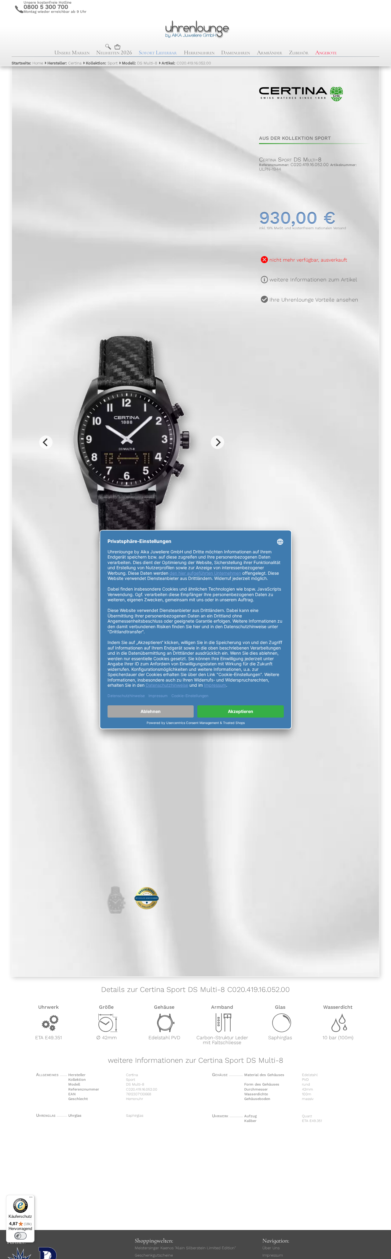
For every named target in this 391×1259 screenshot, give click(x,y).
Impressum (272, 1255)
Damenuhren (235, 52)
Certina (64, 63)
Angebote (326, 52)
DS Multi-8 (139, 63)
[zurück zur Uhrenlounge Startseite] (195, 28)
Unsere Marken (72, 52)
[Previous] (46, 442)
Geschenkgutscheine (154, 1255)
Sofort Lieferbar (158, 52)
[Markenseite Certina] (301, 122)
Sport (102, 63)
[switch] (20, 1235)
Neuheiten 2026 (114, 52)
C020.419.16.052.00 (186, 63)
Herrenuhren (199, 52)
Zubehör (299, 52)
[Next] (217, 442)
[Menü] (31, 1198)
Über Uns (271, 1248)
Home (27, 63)
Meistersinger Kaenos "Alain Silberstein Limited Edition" (185, 1248)
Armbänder (269, 52)
